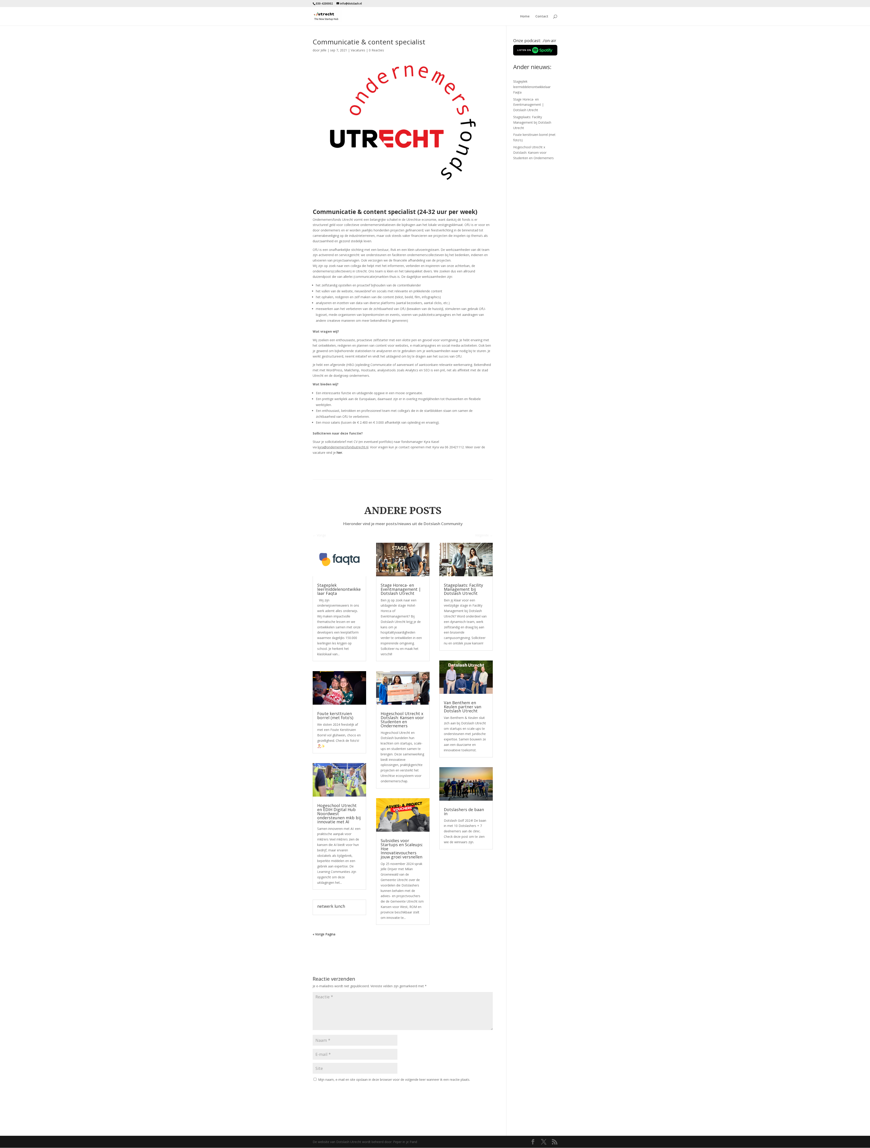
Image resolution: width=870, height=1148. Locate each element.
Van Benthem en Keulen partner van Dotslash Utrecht (462, 706)
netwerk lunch (331, 906)
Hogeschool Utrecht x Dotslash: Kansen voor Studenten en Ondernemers (402, 719)
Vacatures (358, 50)
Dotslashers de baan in (464, 811)
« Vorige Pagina (324, 934)
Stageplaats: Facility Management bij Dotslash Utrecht (463, 589)
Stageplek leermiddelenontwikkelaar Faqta (339, 589)
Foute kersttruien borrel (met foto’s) (335, 715)
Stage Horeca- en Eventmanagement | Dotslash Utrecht (401, 589)
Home (524, 16)
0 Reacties (376, 50)
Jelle (323, 50)
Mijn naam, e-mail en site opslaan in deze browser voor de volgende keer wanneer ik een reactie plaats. (394, 1079)
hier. (340, 452)
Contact (541, 16)
